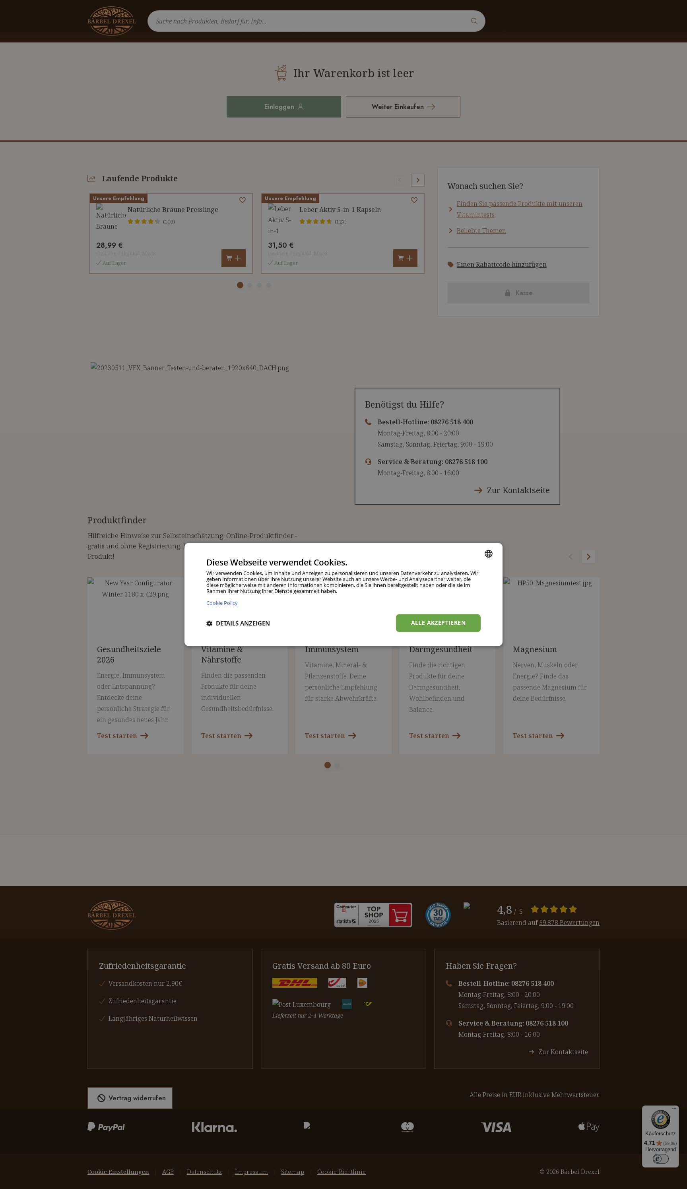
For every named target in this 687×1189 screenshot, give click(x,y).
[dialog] (343, 594)
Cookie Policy (222, 603)
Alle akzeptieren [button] (438, 623)
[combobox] (489, 554)
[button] (238, 623)
